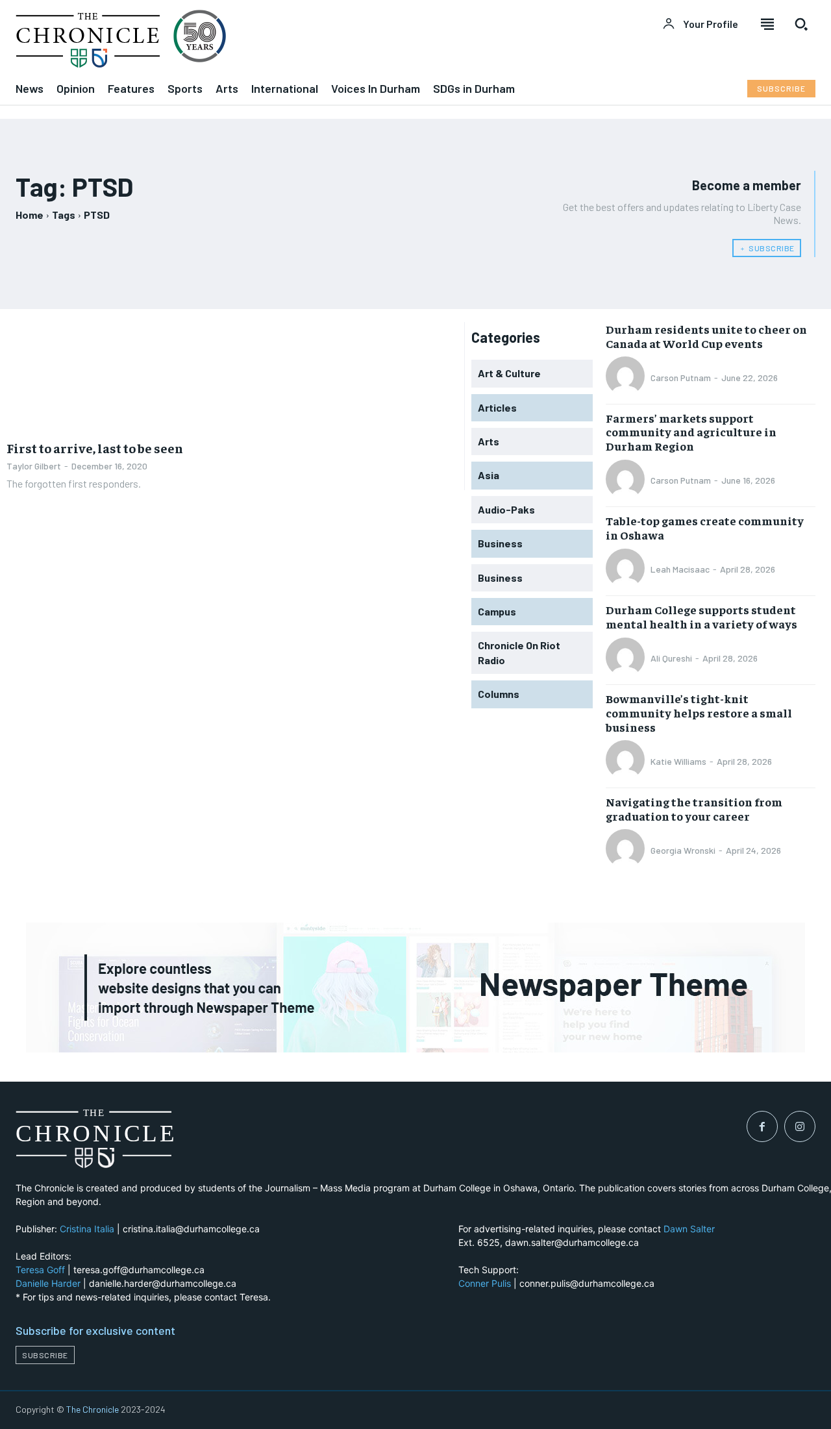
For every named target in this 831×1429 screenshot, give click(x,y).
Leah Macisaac (680, 569)
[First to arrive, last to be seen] (115, 377)
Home (29, 214)
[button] (801, 24)
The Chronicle (92, 1409)
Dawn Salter (689, 1228)
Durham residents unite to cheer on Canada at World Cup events (706, 336)
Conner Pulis (484, 1283)
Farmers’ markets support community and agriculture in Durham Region (691, 431)
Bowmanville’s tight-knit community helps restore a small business (699, 712)
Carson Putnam (681, 377)
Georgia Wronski (683, 850)
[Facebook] (762, 1126)
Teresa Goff (40, 1269)
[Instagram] (799, 1126)
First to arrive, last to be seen (94, 448)
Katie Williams (678, 761)
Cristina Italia (87, 1228)
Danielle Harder (48, 1283)
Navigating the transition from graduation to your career (694, 808)
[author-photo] (627, 377)
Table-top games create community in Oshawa (705, 527)
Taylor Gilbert (33, 465)
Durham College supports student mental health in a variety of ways (701, 616)
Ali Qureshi (671, 658)
